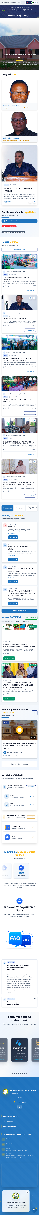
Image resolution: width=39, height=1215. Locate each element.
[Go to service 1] (12, 1073)
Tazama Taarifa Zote (12, 221)
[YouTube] (19, 1107)
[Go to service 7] (24, 1073)
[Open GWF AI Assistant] (34, 1210)
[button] (19, 977)
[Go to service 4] (18, 1073)
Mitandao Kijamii (15, 2)
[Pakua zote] (30, 796)
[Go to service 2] (14, 1073)
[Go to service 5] (20, 1073)
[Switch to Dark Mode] (23, 3)
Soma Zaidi (7, 201)
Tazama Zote (31, 786)
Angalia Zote (30, 617)
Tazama (14, 537)
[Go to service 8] (26, 1073)
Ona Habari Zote (19, 249)
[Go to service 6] (22, 1073)
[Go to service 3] (16, 1073)
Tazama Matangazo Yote (19, 610)
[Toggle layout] (27, 1192)
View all (34, 712)
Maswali (5, 2)
